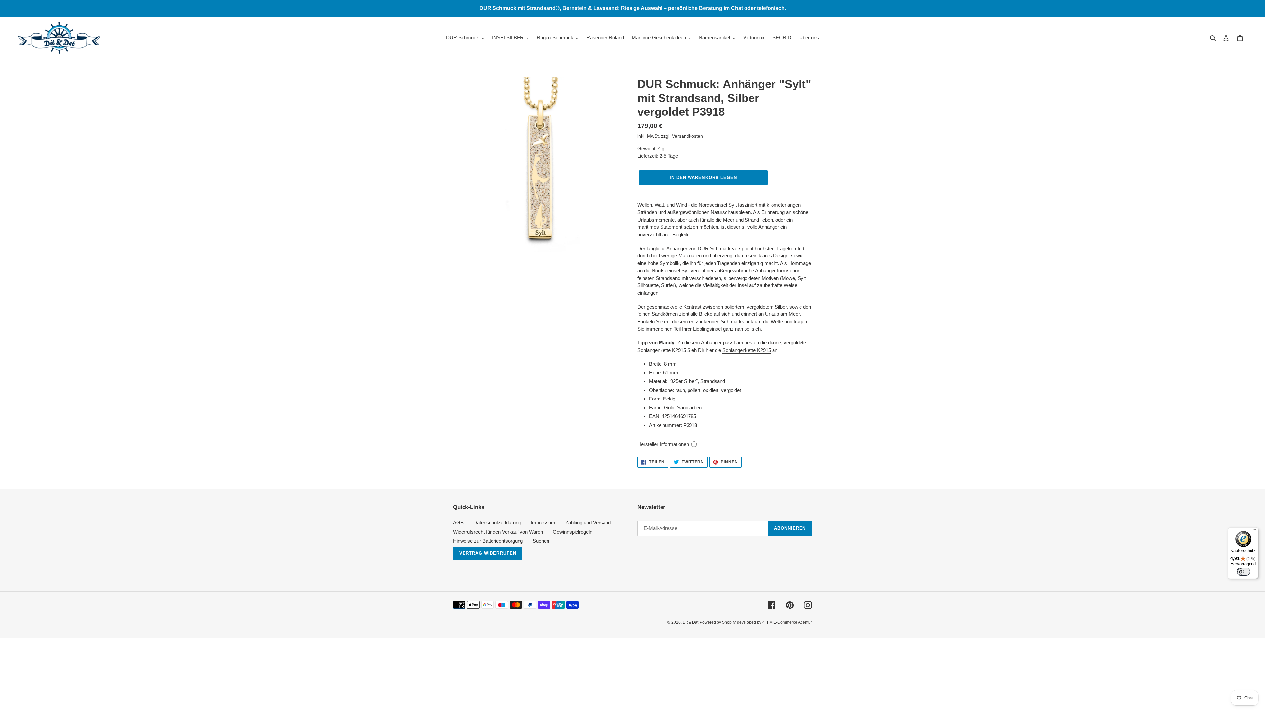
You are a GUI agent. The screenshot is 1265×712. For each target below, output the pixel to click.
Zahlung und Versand (588, 522)
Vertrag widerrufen (487, 553)
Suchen (541, 541)
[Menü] (1254, 531)
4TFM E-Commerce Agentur (787, 622)
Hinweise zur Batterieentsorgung (488, 541)
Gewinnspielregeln (572, 532)
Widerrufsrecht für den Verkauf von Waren (498, 532)
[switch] (1243, 572)
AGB (458, 522)
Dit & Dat (690, 622)
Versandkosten (687, 136)
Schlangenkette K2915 (746, 350)
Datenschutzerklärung (497, 522)
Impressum (543, 522)
